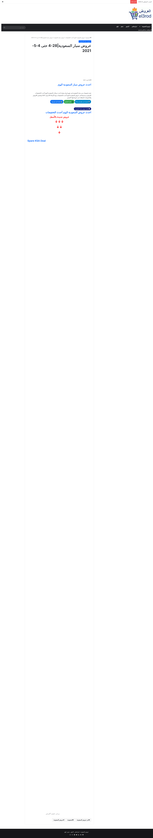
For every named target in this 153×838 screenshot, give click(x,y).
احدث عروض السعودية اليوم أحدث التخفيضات (68, 112)
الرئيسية (88, 37)
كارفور (127, 26)
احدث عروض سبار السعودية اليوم (74, 84)
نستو (122, 26)
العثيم (150, 30)
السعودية (70, 820)
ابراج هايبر (134, 26)
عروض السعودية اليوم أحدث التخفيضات (75, 37)
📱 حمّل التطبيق (69, 101)
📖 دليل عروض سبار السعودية (82, 109)
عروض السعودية (146, 26)
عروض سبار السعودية (59, 37)
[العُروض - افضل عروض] (140, 13)
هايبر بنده (146, 30)
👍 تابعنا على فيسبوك (56, 101)
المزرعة (142, 30)
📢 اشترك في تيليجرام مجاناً (83, 101)
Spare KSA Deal (36, 140)
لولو (117, 26)
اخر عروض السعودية (83, 820)
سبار (139, 30)
